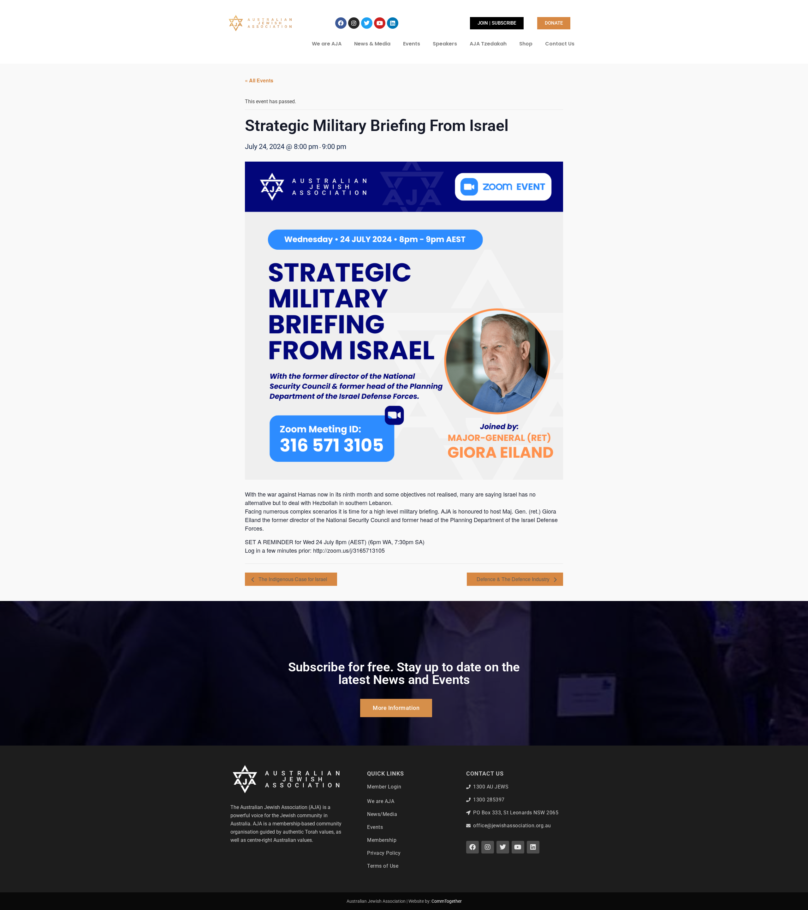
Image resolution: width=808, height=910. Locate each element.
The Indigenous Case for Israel (292, 579)
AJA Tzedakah (488, 43)
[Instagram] (353, 23)
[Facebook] (341, 23)
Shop (525, 43)
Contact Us (559, 43)
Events (411, 43)
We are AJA (327, 43)
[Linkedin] (392, 23)
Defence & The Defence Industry (514, 579)
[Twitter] (366, 23)
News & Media (372, 43)
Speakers (445, 43)
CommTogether (446, 901)
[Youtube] (379, 23)
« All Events (259, 80)
